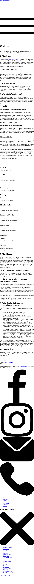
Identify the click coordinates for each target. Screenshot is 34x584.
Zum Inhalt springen (5, 0)
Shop (4, 551)
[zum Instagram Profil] (17, 436)
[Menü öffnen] (17, 42)
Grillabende (6, 549)
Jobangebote (6, 556)
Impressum (6, 497)
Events (5, 550)
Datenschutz (6, 499)
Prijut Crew (6, 553)
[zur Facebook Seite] (17, 402)
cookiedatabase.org (22, 366)
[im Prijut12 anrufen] (17, 495)
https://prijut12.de (12, 59)
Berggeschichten (7, 554)
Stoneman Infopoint (8, 558)
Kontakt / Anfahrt (7, 547)
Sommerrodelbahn (7, 557)
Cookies (5, 500)
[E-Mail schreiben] (17, 461)
